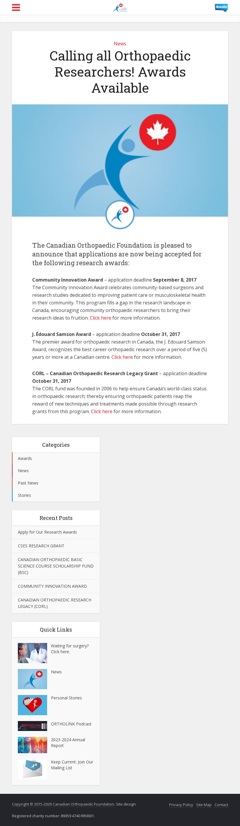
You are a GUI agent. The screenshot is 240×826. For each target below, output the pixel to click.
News (120, 43)
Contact (221, 804)
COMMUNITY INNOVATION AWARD (52, 586)
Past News (28, 483)
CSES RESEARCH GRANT (41, 546)
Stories (24, 495)
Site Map (204, 804)
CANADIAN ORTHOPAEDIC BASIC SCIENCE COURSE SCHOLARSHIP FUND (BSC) (56, 566)
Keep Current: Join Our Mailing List (72, 764)
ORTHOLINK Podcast (71, 724)
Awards (25, 458)
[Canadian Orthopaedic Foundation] (120, 6)
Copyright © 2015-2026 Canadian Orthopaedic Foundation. (63, 804)
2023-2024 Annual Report (68, 742)
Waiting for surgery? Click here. (70, 648)
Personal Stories (66, 698)
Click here (100, 318)
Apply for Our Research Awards (47, 532)
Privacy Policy (181, 804)
